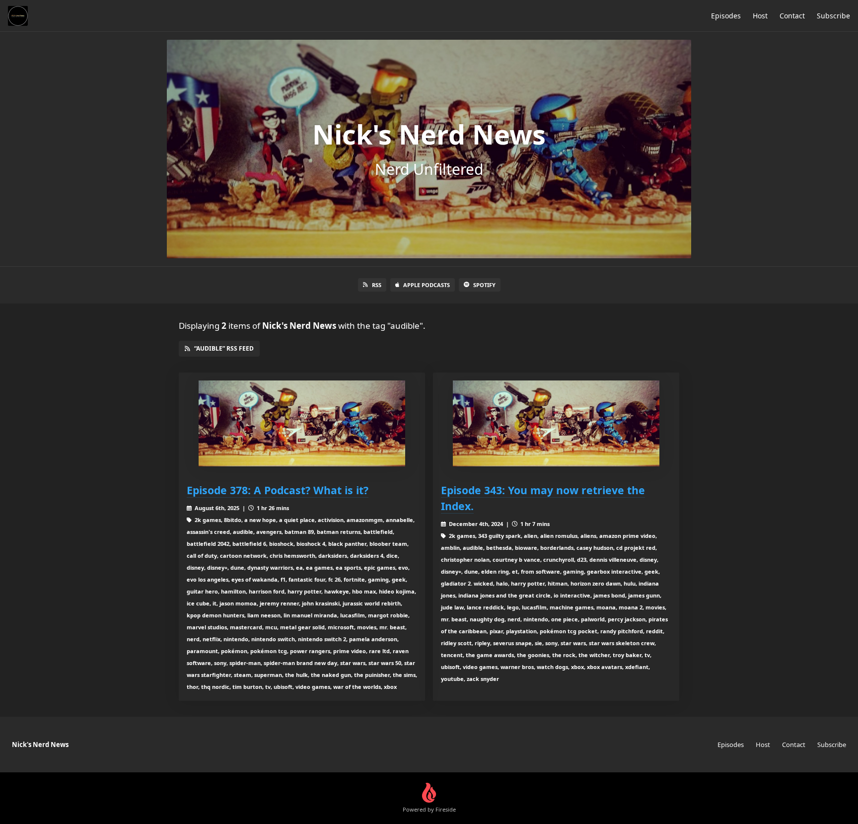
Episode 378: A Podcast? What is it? (277, 490)
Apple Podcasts (426, 285)
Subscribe (833, 15)
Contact (792, 15)
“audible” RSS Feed (224, 348)
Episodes (726, 15)
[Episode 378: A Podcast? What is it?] (302, 423)
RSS (376, 285)
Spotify (484, 285)
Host (760, 15)
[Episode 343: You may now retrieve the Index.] (556, 423)
